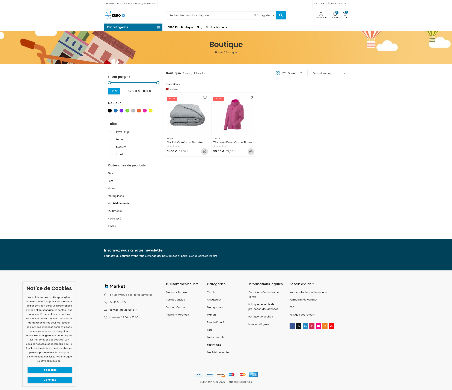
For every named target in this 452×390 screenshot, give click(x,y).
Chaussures (214, 299)
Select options (204, 151)
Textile (170, 138)
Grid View (277, 73)
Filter (114, 91)
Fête (110, 173)
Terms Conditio (175, 299)
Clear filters (173, 84)
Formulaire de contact (303, 299)
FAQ (292, 307)
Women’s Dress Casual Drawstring (235, 142)
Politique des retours (302, 314)
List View (284, 73)
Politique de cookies (260, 316)
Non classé (114, 218)
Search (281, 15)
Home (219, 52)
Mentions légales (258, 324)
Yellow (174, 89)
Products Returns (176, 292)
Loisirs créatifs (215, 337)
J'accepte (50, 370)
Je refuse (50, 380)
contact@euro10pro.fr (122, 310)
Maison (112, 188)
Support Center (175, 307)
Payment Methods (177, 314)
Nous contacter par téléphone (308, 292)
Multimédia (115, 211)
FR (315, 3)
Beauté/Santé (215, 322)
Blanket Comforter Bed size (185, 142)
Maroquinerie (116, 196)
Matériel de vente (119, 203)
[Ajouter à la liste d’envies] (205, 97)
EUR (323, 3)
